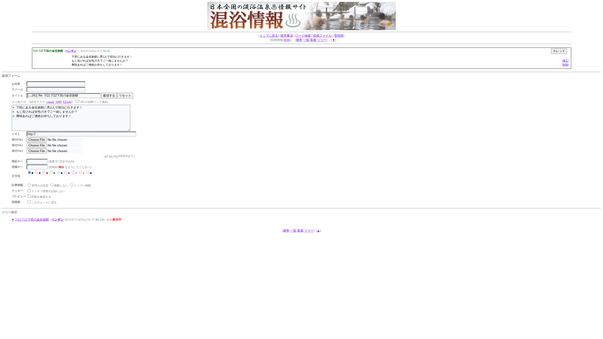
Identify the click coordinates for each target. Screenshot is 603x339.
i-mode (50, 102)
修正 (565, 60)
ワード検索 (303, 35)
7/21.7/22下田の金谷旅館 (32, 219)
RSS (286, 40)
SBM (59, 102)
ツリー (321, 40)
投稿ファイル (322, 35)
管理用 (338, 35)
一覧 (306, 40)
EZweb (67, 102)
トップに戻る (269, 35)
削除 (565, 64)
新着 (313, 40)
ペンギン (71, 50)
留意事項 (287, 35)
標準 (299, 40)
